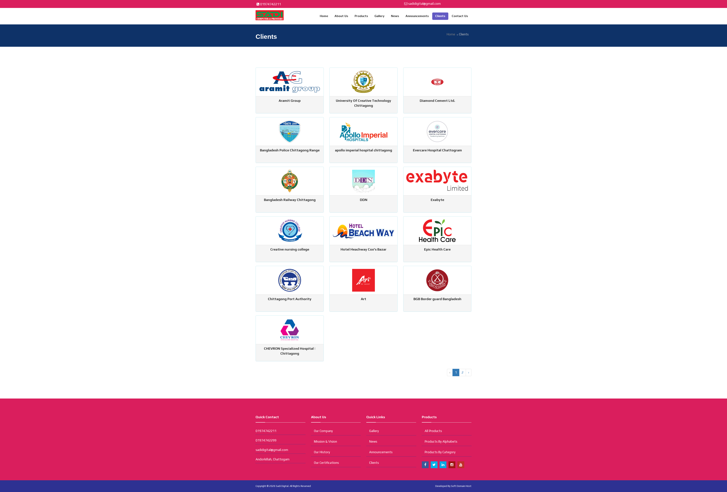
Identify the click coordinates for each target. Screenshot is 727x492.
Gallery (379, 16)
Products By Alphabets (441, 441)
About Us (341, 16)
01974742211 (270, 4)
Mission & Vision (325, 441)
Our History (322, 452)
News (395, 16)
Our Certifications (326, 463)
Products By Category (440, 452)
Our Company (323, 431)
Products (361, 16)
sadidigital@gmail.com (424, 3)
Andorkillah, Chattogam (272, 459)
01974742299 (266, 440)
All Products (433, 431)
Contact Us (460, 16)
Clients (440, 16)
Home (324, 16)
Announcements (417, 16)
